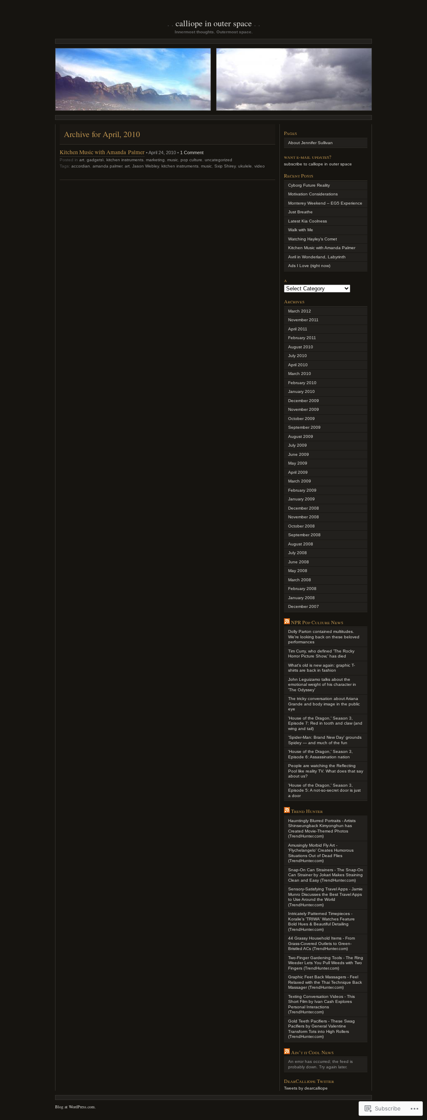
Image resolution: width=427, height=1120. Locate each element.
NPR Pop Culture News (317, 622)
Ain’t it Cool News (312, 1052)
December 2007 (303, 606)
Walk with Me (300, 230)
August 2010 (300, 347)
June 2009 (298, 454)
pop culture (191, 160)
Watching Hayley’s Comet (312, 239)
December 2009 (303, 400)
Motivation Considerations (313, 194)
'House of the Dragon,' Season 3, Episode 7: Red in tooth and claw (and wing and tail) (325, 723)
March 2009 (299, 481)
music (172, 160)
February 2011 (302, 337)
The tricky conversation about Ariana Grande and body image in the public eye (324, 703)
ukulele (245, 166)
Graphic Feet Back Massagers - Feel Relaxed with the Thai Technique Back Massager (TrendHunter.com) (325, 982)
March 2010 (299, 373)
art (81, 160)
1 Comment (191, 152)
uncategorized (218, 160)
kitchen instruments (124, 160)
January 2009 (301, 499)
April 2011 (297, 329)
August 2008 (300, 544)
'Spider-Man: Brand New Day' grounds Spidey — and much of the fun (325, 740)
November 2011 (303, 320)
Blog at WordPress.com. (75, 1107)
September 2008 (304, 534)
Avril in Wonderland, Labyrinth (317, 257)
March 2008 (299, 580)
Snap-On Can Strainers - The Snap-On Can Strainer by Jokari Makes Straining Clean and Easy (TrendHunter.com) (325, 875)
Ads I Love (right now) (309, 265)
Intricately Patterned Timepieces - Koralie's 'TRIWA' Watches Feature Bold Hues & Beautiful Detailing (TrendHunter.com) (321, 921)
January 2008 (301, 597)
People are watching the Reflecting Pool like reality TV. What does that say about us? (325, 770)
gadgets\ (95, 160)
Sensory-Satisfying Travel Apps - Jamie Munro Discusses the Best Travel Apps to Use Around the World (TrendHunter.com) (325, 897)
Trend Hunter (307, 811)
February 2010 (302, 382)
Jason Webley (145, 166)
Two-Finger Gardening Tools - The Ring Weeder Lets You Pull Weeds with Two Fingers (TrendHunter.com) (325, 962)
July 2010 (297, 355)
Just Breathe (300, 212)
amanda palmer (107, 166)
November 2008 (303, 517)
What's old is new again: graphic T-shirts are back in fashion (321, 668)
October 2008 (301, 526)
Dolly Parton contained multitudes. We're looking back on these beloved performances (323, 636)
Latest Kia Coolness (307, 221)
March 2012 (299, 311)
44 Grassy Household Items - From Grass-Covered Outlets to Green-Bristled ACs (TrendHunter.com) (321, 943)
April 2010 (298, 364)
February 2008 (302, 588)
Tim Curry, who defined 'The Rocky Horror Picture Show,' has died (321, 654)
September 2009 (304, 427)
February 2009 (302, 490)
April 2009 (298, 472)
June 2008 (298, 562)
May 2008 (297, 570)
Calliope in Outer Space (214, 23)
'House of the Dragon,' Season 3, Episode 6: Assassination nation (320, 754)
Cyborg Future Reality (309, 185)
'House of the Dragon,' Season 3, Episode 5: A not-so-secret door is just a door (324, 790)
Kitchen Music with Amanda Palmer (102, 152)
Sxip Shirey (225, 166)
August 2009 (300, 436)
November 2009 (303, 409)
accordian (80, 166)
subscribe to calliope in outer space (318, 164)
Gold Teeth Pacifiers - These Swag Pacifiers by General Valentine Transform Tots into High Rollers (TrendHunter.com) (321, 1029)
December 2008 (303, 508)
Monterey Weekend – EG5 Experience (325, 203)
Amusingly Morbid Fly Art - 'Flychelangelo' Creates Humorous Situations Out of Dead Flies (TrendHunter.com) (321, 853)
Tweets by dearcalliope (306, 1088)
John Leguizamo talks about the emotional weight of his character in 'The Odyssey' (322, 684)
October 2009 (301, 418)
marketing (155, 160)
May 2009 (297, 463)
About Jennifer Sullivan (310, 142)
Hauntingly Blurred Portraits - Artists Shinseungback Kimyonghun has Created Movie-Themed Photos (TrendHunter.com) (322, 828)
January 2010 (301, 391)
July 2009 (297, 445)
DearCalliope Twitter (309, 1081)
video (259, 166)
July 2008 (297, 552)
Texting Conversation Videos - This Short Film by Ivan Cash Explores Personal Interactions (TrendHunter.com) (321, 1004)
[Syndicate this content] (287, 622)
